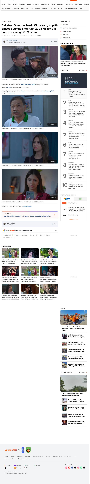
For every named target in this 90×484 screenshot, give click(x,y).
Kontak (6, 456)
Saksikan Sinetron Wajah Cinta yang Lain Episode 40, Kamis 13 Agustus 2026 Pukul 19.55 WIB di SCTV (48, 279)
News (9, 4)
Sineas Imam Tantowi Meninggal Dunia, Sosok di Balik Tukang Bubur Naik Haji (76, 103)
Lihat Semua (82, 70)
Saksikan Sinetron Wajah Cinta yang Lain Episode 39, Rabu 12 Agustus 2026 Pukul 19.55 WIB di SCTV (29, 297)
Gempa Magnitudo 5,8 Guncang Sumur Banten (75, 357)
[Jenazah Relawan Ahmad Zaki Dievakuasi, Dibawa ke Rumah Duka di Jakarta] (73, 317)
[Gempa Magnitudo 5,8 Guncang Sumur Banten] (64, 357)
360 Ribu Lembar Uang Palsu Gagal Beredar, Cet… (76, 415)
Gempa (62, 308)
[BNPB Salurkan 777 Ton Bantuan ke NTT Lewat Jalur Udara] (64, 343)
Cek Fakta (69, 4)
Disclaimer (20, 456)
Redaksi (13, 456)
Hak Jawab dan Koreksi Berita (23, 459)
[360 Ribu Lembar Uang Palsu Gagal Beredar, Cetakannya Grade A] (64, 415)
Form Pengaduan (57, 456)
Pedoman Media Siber (38, 456)
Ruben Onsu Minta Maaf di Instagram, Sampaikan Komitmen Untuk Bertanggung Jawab (76, 156)
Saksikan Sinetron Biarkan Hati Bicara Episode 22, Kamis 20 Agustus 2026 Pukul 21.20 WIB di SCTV (9, 261)
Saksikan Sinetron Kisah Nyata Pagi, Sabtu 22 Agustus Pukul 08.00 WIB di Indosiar (76, 93)
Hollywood (37, 8)
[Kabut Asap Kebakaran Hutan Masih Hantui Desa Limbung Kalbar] (73, 383)
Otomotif (60, 4)
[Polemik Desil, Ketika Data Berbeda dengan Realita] (64, 422)
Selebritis (16, 8)
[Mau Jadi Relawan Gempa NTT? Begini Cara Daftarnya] (64, 365)
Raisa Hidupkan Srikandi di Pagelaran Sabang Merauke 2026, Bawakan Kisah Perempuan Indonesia (76, 167)
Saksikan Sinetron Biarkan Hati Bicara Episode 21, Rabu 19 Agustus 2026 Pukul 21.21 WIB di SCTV (49, 261)
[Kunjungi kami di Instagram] (78, 467)
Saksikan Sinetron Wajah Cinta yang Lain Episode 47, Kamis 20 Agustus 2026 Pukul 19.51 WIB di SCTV (29, 261)
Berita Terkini (66, 372)
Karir (75, 456)
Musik (22, 8)
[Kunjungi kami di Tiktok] (84, 467)
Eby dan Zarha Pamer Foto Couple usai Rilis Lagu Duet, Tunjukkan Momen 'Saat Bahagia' (76, 125)
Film (27, 8)
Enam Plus (78, 4)
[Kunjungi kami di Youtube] (69, 467)
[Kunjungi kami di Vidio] (66, 467)
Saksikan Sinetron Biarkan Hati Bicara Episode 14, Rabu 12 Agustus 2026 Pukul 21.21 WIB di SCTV (10, 297)
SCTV (9, 87)
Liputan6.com (16, 472)
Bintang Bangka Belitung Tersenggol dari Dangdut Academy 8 (75, 186)
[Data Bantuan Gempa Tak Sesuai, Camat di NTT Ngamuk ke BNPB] (64, 350)
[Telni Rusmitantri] (4, 41)
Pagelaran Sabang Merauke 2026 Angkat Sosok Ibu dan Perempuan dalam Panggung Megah (76, 136)
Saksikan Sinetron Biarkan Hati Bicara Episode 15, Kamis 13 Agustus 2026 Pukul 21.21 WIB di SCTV (29, 279)
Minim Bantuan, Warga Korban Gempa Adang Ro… (76, 336)
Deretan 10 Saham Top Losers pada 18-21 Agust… (76, 400)
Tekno (53, 4)
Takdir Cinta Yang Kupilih (28, 84)
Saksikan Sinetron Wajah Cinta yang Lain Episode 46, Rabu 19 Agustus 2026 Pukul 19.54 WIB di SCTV (10, 279)
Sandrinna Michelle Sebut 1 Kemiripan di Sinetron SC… (76, 408)
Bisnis (15, 4)
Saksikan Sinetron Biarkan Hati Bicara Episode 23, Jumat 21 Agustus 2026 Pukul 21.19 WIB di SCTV (73, 63)
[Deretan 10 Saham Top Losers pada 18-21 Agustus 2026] (64, 400)
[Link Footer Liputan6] (12, 450)
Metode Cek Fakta (9, 459)
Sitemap (48, 456)
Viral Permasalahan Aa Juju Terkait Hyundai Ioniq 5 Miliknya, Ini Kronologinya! (76, 177)
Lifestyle (36, 4)
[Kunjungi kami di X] (75, 467)
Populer (64, 70)
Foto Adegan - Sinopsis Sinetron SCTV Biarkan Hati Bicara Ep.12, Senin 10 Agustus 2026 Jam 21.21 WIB (49, 297)
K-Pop (31, 8)
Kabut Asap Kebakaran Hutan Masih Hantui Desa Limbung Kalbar (72, 394)
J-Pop (50, 8)
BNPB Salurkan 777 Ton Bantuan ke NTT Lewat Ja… (76, 343)
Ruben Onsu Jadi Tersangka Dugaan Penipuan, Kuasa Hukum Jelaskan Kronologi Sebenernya (76, 114)
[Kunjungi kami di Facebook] (72, 467)
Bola (29, 4)
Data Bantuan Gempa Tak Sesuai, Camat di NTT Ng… (76, 350)
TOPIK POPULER (65, 21)
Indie (55, 8)
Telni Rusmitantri (13, 40)
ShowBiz (22, 4)
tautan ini (11, 93)
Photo (80, 8)
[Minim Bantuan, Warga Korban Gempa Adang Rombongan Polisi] (64, 336)
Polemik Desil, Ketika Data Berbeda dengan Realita (76, 422)
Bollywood (44, 8)
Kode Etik (27, 456)
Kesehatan (45, 4)
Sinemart (23, 91)
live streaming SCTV (48, 91)
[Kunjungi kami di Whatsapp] (81, 467)
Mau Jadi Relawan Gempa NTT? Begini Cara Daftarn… (76, 365)
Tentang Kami (67, 456)
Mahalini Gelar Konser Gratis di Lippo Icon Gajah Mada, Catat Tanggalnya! (76, 146)
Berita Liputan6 (27, 206)
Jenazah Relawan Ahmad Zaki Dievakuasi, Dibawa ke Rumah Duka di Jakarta (73, 328)
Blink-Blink (60, 8)
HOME (3, 4)
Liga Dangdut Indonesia (71, 8)
